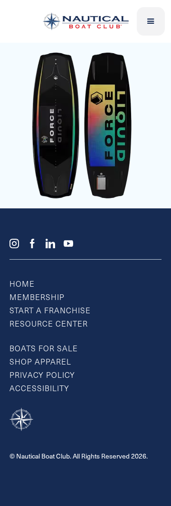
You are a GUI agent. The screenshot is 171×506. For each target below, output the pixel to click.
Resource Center (49, 324)
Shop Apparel (40, 362)
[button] (151, 21)
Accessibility (39, 389)
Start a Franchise (50, 311)
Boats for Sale (44, 349)
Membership (37, 298)
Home (22, 285)
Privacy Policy (42, 376)
